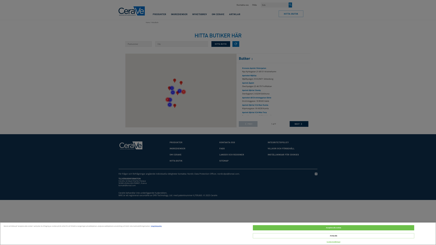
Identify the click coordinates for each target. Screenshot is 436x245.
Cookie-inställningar (333, 242)
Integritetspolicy (156, 226)
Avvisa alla (333, 236)
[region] (218, 233)
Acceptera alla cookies (333, 228)
